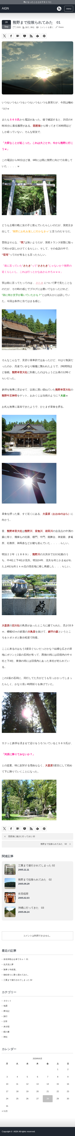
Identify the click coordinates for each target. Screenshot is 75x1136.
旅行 (27, 27)
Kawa (61, 27)
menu (68, 9)
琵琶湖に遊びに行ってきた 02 (21, 836)
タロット (7, 1001)
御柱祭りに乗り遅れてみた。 (16, 975)
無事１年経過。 (10, 969)
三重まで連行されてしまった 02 (36, 865)
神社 (32, 27)
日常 (5, 1021)
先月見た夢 (8, 964)
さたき (39, 282)
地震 (5, 1006)
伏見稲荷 (23, 893)
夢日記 (6, 1011)
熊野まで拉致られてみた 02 (54, 844)
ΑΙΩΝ (5, 8)
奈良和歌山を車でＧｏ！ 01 (15, 959)
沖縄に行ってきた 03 (31, 907)
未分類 (6, 1026)
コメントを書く (47, 27)
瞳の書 (6, 1032)
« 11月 (5, 1111)
